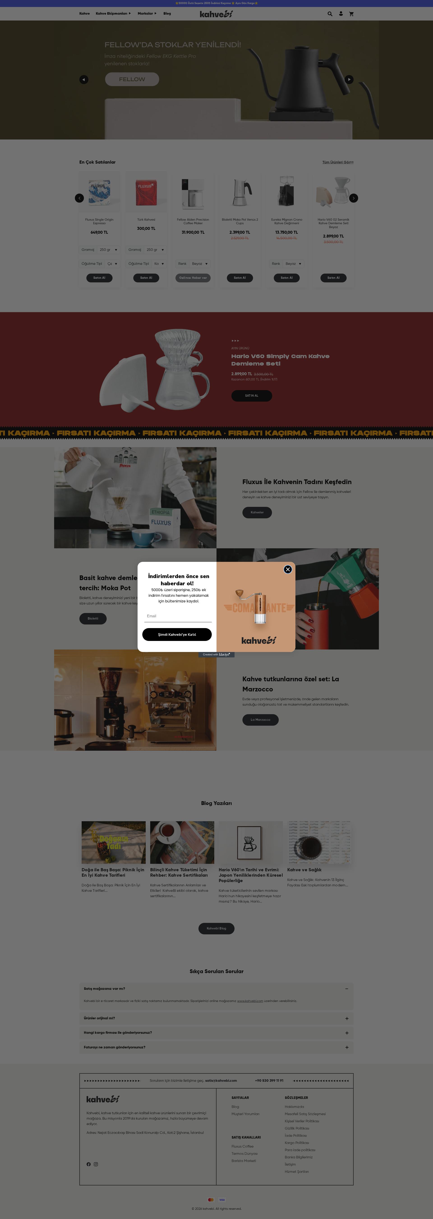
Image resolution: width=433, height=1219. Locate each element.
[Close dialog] (288, 569)
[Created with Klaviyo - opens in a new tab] (216, 654)
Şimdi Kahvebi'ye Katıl (177, 634)
